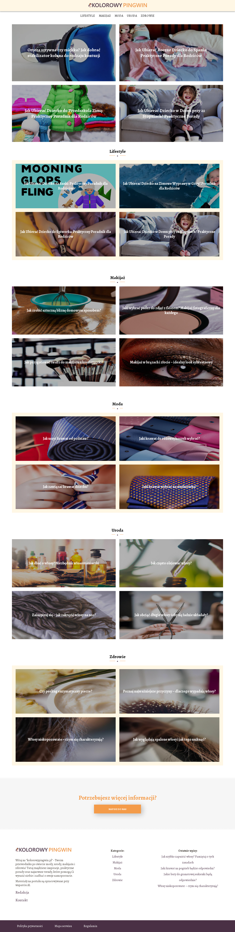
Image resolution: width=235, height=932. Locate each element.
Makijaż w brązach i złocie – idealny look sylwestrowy (171, 362)
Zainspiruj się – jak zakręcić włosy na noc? (64, 615)
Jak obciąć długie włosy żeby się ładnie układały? (171, 615)
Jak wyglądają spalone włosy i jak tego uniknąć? (169, 739)
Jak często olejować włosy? (171, 563)
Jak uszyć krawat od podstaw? (65, 438)
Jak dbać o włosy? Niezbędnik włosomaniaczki (64, 563)
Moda (119, 16)
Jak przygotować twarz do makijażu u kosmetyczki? (63, 362)
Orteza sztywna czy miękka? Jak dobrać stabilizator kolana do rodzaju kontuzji (64, 52)
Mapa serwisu (63, 926)
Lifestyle (87, 16)
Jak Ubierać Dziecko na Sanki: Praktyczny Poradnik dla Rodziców (66, 186)
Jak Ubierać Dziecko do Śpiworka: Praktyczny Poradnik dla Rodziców (65, 234)
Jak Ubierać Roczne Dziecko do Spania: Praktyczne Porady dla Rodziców (171, 52)
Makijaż (105, 16)
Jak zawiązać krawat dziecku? (65, 486)
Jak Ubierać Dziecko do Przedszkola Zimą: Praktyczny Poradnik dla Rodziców (64, 113)
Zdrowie (148, 16)
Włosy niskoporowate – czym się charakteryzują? (66, 739)
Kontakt (21, 900)
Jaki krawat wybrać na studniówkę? (169, 486)
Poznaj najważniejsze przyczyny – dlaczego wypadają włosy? (169, 691)
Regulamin (90, 926)
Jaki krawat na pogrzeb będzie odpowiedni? (188, 868)
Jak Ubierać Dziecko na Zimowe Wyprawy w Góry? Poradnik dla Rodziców (169, 186)
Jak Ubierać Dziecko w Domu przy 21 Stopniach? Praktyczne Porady (171, 113)
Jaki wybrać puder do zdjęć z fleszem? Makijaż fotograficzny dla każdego (171, 310)
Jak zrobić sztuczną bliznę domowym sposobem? (64, 310)
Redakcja (22, 892)
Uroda (132, 16)
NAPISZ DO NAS (117, 809)
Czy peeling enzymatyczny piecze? (65, 691)
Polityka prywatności (30, 926)
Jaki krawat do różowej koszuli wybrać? (169, 438)
